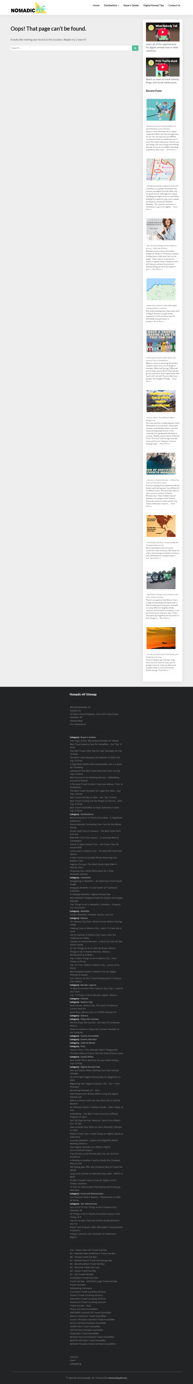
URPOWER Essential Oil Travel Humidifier (90, 1312)
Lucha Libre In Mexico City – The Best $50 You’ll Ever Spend (96, 852)
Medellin (85, 911)
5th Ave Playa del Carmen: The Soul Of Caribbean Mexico (95, 1024)
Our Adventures (78, 724)
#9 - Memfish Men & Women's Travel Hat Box (92, 1253)
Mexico (84, 918)
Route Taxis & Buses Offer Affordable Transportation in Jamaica (96, 1229)
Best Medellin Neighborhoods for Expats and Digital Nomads (96, 899)
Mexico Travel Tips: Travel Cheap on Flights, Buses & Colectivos (96, 1135)
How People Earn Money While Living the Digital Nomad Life (94, 1095)
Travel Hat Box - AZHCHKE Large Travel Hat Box (93, 1281)
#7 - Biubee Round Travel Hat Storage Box (91, 1260)
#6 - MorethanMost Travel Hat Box (87, 1263)
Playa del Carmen (90, 1019)
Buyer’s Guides (131, 5)
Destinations (110, 5)
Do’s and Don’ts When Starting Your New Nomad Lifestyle (94, 1072)
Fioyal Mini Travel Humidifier (84, 1333)
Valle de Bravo (88, 1042)
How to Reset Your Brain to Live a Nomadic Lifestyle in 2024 (96, 1129)
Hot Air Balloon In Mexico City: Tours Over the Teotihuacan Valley (93, 936)
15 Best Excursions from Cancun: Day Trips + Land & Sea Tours (96, 990)
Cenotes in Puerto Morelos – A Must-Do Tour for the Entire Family (96, 943)
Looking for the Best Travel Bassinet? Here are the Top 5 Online (95, 772)
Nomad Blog (76, 720)
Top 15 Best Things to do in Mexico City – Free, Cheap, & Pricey (93, 960)
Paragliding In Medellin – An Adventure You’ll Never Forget (96, 883)
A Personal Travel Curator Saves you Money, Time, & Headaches (96, 786)
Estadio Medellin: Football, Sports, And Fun (91, 914)
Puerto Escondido (90, 1035)
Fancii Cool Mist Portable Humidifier (88, 1323)
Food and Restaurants (92, 1193)
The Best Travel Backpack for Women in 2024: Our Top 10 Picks (95, 759)
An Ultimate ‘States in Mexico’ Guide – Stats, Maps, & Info (96, 1109)
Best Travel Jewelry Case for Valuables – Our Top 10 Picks (96, 746)
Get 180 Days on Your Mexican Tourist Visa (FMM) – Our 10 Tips (95, 1122)
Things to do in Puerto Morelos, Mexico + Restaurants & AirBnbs (90, 953)
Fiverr (73, 1360)
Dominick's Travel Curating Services (88, 1302)
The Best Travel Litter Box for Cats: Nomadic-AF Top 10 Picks (96, 752)
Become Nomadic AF (80, 707)
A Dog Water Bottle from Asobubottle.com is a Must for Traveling (96, 766)
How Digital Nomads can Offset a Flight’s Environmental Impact (90, 1149)
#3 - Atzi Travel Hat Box (81, 1274)
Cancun (84, 998)
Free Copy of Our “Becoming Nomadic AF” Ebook (94, 740)
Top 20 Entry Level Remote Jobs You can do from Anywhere (94, 1155)
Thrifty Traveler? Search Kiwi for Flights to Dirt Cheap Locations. (93, 1182)
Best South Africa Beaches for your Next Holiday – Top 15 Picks (95, 1062)
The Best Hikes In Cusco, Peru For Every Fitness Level (96, 1053)
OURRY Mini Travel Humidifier (85, 1326)
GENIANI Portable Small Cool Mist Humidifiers (93, 1343)
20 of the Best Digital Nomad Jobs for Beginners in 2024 (95, 1079)
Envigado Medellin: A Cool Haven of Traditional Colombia (93, 889)
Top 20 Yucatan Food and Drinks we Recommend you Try (94, 1222)
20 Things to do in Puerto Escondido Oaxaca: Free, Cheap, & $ (95, 1215)
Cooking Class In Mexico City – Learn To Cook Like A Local (95, 930)
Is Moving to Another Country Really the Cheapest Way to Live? (95, 1162)
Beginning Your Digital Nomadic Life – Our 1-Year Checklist (95, 1085)
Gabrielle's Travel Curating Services (88, 1298)
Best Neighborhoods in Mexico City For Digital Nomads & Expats (93, 973)
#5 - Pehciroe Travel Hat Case (85, 1267)
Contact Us (174, 5)
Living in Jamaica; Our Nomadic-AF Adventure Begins (93, 1235)
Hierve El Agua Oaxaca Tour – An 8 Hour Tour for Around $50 (94, 846)
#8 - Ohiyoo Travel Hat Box (83, 1256)
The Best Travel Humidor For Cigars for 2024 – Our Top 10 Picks (95, 792)
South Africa (87, 1056)
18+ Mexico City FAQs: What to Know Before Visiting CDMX (96, 923)
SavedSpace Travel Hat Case (84, 1277)
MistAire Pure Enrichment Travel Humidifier (92, 1336)
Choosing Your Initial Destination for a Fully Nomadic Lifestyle (92, 872)
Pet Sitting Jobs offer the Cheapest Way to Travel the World (96, 1169)
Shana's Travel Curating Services (86, 1295)
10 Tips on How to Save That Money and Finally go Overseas (95, 1188)
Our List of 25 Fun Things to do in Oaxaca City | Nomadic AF (94, 1209)
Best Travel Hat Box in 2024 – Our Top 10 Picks (93, 797)
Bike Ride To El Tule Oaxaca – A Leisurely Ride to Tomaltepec (94, 839)
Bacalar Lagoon (88, 984)
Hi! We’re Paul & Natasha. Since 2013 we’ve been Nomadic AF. (94, 716)
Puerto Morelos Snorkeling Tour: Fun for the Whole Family (95, 826)
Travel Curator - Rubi (80, 1305)
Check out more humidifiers (84, 1309)
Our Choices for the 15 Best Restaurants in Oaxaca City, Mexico (95, 980)
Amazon (74, 1356)
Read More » (172, 149)
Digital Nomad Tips (153, 5)
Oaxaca (84, 1015)
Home (96, 5)
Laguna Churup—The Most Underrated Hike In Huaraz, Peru (93, 866)
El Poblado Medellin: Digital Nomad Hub (162, 186)
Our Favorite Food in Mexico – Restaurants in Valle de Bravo (95, 1199)
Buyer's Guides (88, 737)
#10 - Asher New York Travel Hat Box (88, 1250)
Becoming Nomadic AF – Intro (85, 1090)
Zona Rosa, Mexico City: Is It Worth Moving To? (93, 1012)
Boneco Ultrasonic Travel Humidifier (88, 1316)
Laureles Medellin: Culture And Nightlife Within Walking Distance (94, 1142)
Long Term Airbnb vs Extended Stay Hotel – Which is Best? (96, 1175)
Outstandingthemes (117, 1378)
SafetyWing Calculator (81, 1288)
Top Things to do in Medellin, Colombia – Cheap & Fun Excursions (95, 906)
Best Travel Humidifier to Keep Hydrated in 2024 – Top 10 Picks (95, 809)
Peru (83, 1046)
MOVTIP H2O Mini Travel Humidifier (88, 1340)
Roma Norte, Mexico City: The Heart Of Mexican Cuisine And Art (94, 1007)
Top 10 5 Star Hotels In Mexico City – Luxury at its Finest (94, 966)
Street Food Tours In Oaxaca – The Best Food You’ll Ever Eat (95, 833)
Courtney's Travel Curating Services (88, 1291)
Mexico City (87, 1002)
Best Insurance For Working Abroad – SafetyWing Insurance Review (94, 779)
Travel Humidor (78, 1284)
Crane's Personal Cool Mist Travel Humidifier (92, 1319)
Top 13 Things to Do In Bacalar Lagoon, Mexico (93, 995)
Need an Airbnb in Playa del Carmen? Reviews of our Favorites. (94, 1031)
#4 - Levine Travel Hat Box (83, 1270)
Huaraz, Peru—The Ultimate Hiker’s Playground (93, 1049)
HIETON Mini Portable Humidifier (86, 1330)
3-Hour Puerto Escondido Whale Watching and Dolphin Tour (93, 859)
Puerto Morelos (89, 1039)
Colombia (85, 877)
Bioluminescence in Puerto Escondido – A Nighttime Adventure (96, 819)
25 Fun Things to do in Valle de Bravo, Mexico (93, 948)
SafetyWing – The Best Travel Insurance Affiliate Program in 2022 (94, 1115)
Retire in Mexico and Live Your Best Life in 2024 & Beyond (95, 1102)
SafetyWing (75, 1363)
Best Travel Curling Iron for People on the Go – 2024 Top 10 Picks (96, 802)
